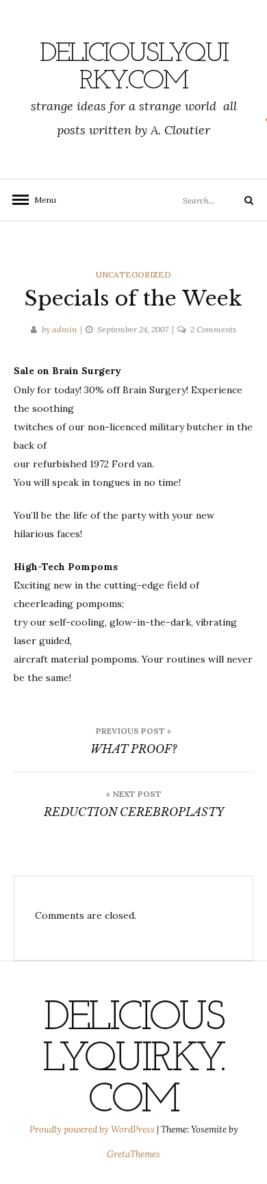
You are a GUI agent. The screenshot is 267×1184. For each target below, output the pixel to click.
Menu (41, 200)
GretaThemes (133, 1154)
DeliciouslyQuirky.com (134, 67)
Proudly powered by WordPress (93, 1129)
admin (64, 329)
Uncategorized (133, 274)
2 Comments (213, 329)
